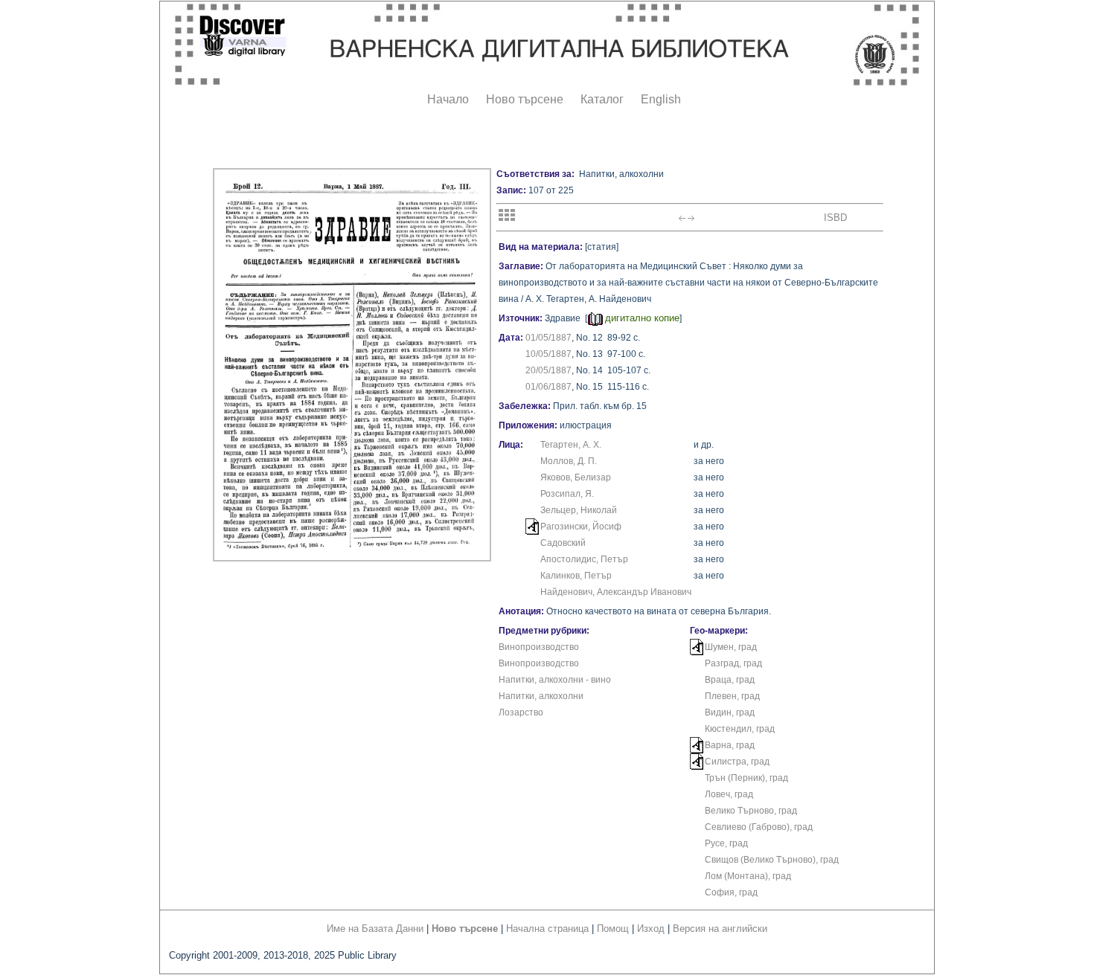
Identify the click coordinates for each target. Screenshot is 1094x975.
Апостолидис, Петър (584, 559)
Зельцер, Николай (578, 510)
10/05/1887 (548, 354)
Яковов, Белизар (575, 477)
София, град (731, 892)
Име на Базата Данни (375, 928)
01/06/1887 (548, 387)
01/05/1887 (548, 337)
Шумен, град (731, 647)
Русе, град (726, 843)
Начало (448, 99)
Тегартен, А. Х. (570, 445)
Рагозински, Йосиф (580, 526)
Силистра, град (737, 761)
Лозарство (521, 712)
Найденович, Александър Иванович (615, 592)
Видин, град (730, 712)
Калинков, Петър (576, 575)
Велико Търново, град (751, 810)
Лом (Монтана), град (748, 876)
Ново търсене (524, 99)
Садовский (563, 543)
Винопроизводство (539, 647)
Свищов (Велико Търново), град (772, 860)
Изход (651, 928)
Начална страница (547, 928)
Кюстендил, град (740, 729)
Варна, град (730, 745)
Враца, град (730, 680)
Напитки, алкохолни (541, 696)
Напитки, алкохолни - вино (555, 680)
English (661, 99)
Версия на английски (720, 928)
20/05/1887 (548, 370)
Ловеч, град (729, 794)
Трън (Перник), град (746, 778)
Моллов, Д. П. (568, 461)
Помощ (613, 928)
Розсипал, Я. (567, 494)
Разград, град (733, 663)
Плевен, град (732, 696)
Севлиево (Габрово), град (759, 827)
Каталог (602, 99)
